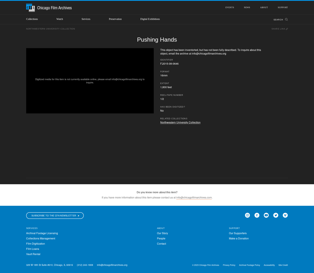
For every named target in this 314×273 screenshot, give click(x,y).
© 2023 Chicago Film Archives (205, 265)
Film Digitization (35, 243)
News (247, 7)
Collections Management (40, 238)
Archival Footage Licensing (42, 233)
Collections (32, 19)
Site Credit (283, 265)
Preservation (115, 19)
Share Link (278, 29)
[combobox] (279, 19)
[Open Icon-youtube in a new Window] (266, 215)
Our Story (162, 233)
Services (86, 19)
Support (283, 7)
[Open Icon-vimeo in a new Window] (285, 215)
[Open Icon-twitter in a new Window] (275, 215)
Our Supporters (238, 233)
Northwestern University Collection (50, 29)
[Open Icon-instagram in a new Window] (247, 215)
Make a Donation (239, 238)
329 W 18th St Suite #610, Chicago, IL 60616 (49, 264)
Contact (161, 243)
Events (230, 7)
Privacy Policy (229, 265)
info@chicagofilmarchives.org (112, 264)
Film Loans (32, 249)
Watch (59, 19)
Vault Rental (33, 254)
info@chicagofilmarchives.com (194, 197)
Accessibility (269, 265)
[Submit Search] (285, 19)
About (264, 7)
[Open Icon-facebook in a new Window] (256, 215)
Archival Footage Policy (249, 265)
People (161, 238)
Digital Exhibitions (150, 19)
